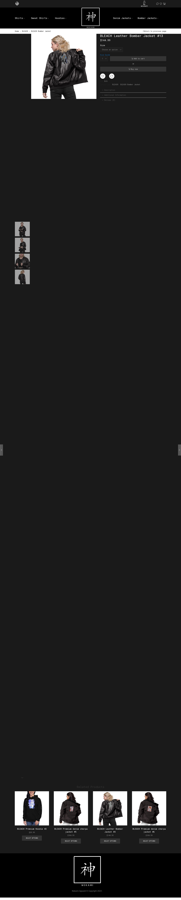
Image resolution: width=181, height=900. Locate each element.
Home (17, 31)
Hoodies (60, 18)
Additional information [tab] (115, 95)
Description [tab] (109, 90)
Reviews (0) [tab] (109, 100)
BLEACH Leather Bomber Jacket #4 (110, 830)
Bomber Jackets (147, 18)
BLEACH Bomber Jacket (41, 31)
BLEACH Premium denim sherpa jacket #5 (71, 830)
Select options (44, 809)
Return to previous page (155, 31)
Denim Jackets (122, 18)
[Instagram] (17, 4)
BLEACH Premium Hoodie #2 (32, 829)
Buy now (134, 69)
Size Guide (105, 55)
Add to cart (139, 58)
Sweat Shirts (39, 18)
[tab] (133, 90)
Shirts (19, 18)
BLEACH (25, 31)
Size (102, 45)
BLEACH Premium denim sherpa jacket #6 (149, 830)
